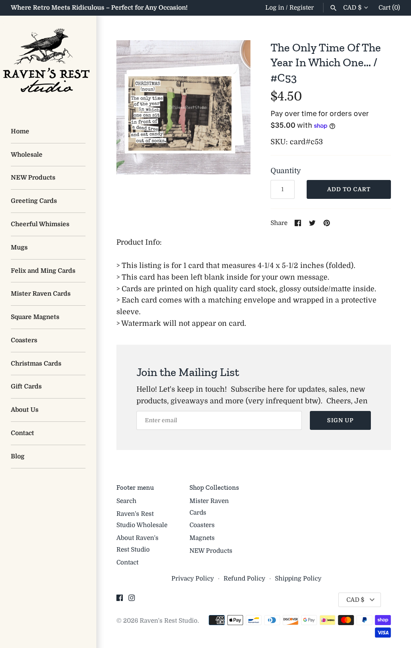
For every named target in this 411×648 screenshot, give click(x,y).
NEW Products (33, 177)
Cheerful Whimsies (40, 224)
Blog (17, 456)
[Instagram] (131, 600)
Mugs (19, 247)
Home (20, 131)
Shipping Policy (298, 578)
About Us (25, 409)
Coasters (24, 340)
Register (301, 7)
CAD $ (352, 7)
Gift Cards (26, 386)
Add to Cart (348, 189)
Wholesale (27, 154)
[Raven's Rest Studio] (48, 64)
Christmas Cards (36, 363)
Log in (274, 7)
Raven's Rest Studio (168, 620)
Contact (22, 433)
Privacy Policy (192, 578)
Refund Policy (244, 578)
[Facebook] (119, 600)
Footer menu (135, 487)
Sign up (340, 420)
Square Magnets (35, 317)
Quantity (286, 171)
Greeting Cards (34, 200)
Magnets (202, 538)
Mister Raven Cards (41, 293)
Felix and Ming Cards (43, 270)
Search (126, 501)
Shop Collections (214, 487)
